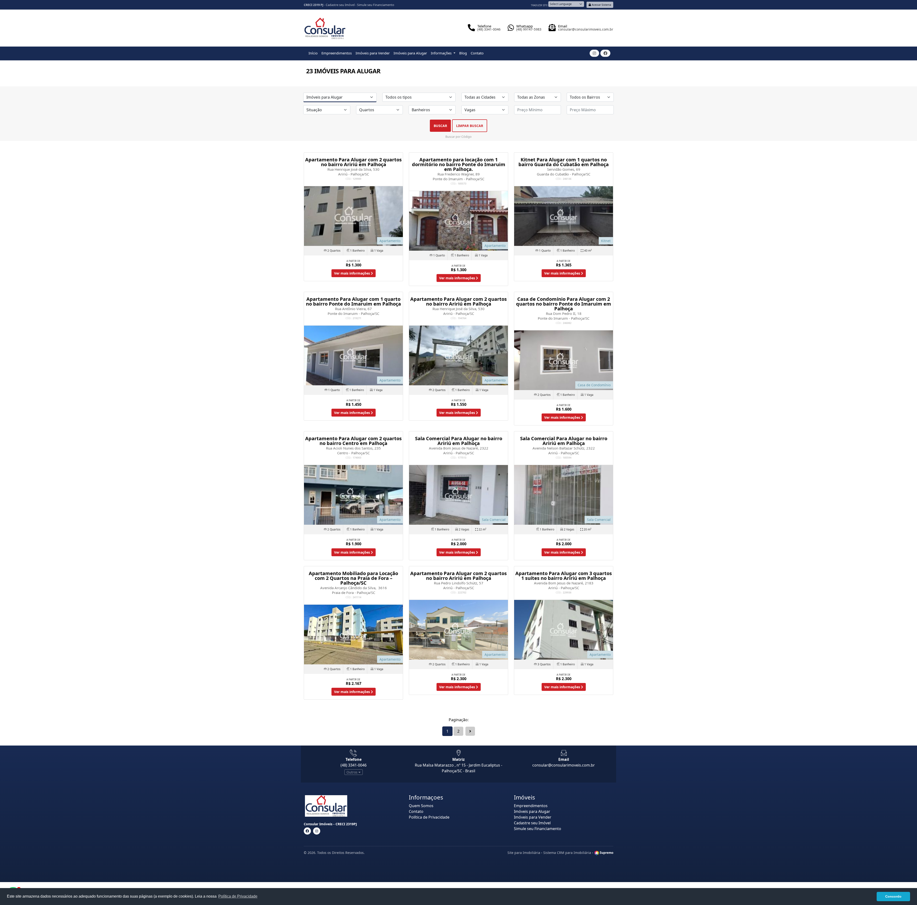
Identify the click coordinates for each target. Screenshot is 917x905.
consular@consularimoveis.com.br (563, 765)
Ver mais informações (352, 273)
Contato (477, 53)
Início (313, 53)
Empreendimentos (336, 53)
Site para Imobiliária (523, 852)
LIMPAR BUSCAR (469, 125)
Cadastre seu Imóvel (340, 5)
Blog (463, 53)
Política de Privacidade (429, 817)
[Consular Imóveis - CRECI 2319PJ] (325, 26)
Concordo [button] (893, 896)
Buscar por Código (458, 137)
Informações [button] (442, 53)
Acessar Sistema (601, 4)
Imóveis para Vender (373, 53)
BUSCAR (440, 125)
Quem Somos (421, 805)
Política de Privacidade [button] (237, 896)
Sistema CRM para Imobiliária (567, 852)
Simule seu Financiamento (375, 5)
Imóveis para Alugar (410, 53)
